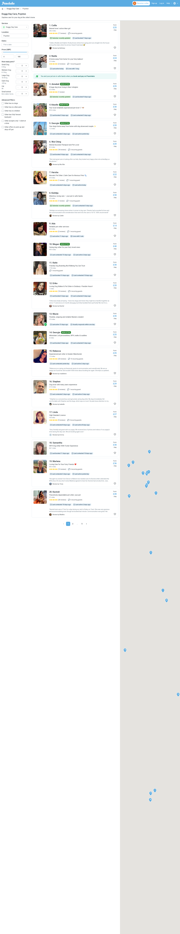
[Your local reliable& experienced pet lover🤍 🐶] (75, 110)
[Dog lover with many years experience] (75, 392)
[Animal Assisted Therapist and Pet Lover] (75, 153)
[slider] (2, 52)
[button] (163, 590)
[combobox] (15, 27)
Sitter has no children (12, 111)
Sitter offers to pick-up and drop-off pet (14, 128)
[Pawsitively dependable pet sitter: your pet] (75, 503)
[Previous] (63, 524)
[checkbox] (3, 103)
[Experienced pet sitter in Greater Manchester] (75, 362)
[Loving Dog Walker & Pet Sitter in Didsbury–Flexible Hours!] (75, 294)
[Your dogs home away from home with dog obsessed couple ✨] (75, 128)
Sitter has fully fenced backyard (13, 116)
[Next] (86, 524)
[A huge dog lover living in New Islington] (75, 90)
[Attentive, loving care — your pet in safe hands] (75, 204)
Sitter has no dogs (11, 103)
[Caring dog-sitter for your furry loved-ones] (75, 249)
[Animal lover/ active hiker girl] (75, 36)
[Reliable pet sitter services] (75, 229)
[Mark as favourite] (114, 47)
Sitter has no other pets (13, 107)
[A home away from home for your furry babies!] (75, 62)
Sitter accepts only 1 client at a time (15, 122)
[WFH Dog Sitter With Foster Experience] (75, 448)
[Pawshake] (8, 3)
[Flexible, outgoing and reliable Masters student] (75, 319)
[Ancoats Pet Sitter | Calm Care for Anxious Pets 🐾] (75, 178)
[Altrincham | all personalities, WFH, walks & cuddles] (75, 337)
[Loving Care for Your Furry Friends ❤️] (75, 472)
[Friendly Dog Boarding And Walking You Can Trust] (75, 269)
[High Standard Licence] (75, 423)
